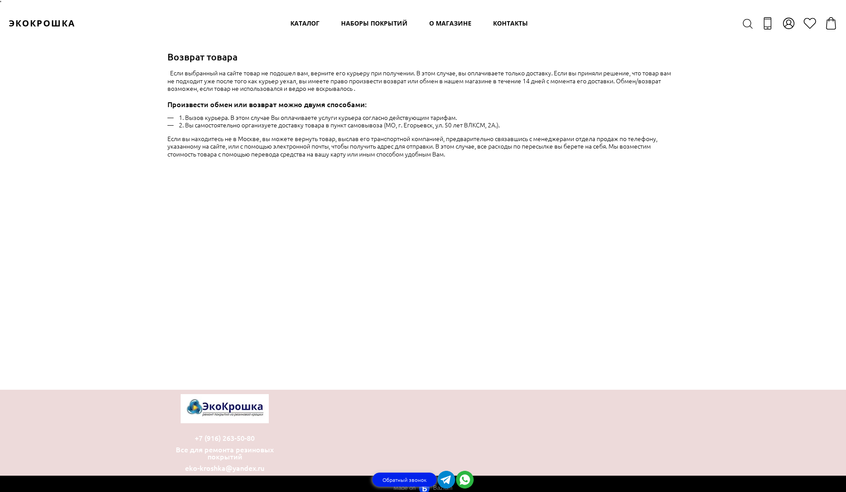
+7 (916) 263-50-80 (225, 437)
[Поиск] (748, 23)
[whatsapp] (465, 479)
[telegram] (446, 479)
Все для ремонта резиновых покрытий (225, 453)
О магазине (450, 23)
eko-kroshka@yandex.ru (224, 467)
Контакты (510, 23)
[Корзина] (831, 23)
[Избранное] (810, 23)
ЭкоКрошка (42, 23)
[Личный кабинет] (789, 23)
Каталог (304, 23)
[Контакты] (767, 23)
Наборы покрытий (374, 23)
